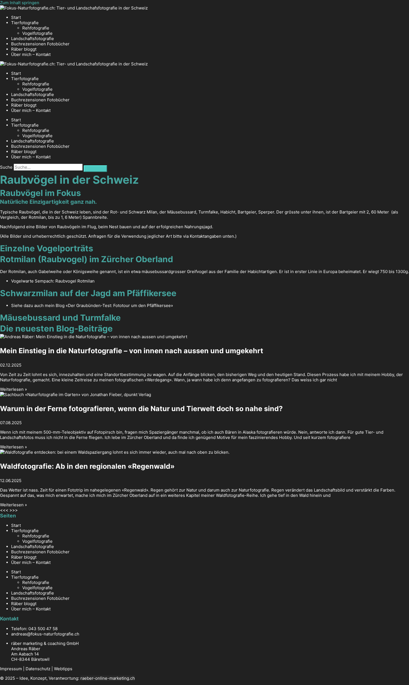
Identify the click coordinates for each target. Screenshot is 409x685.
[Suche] (95, 168)
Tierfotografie (25, 22)
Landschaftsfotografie (32, 38)
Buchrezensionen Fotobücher (40, 43)
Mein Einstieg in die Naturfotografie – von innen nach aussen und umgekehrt (131, 351)
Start (16, 17)
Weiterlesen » (13, 389)
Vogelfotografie (37, 33)
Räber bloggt (23, 49)
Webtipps (63, 668)
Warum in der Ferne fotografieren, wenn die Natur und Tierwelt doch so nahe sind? (141, 408)
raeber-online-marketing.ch (107, 678)
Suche (6, 167)
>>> (13, 510)
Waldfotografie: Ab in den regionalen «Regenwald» (87, 466)
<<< (4, 510)
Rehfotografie (35, 28)
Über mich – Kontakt (31, 54)
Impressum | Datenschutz (25, 668)
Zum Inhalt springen (19, 2)
